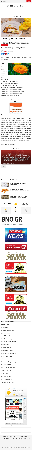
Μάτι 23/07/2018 (6, 365)
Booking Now (5, 327)
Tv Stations (19, 438)
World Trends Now (6, 336)
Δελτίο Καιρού (5, 344)
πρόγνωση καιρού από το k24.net (12, 425)
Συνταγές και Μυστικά (7, 376)
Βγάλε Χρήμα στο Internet (8, 341)
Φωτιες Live (5, 436)
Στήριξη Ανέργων (6, 373)
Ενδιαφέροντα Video (7, 350)
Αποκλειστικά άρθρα (7, 339)
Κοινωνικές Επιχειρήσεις (8, 362)
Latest (4, 166)
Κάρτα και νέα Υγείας (7, 359)
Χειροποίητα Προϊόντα (7, 385)
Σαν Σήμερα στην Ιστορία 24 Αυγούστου (18, 183)
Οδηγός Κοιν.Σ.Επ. (6, 370)
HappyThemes (26, 447)
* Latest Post (5, 45)
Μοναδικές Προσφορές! (8, 367)
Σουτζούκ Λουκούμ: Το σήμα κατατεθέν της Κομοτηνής (18, 197)
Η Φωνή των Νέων (6, 356)
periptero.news (5, 333)
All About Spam (5, 324)
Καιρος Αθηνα (13, 436)
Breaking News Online (7, 330)
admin (5, 51)
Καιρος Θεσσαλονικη (24, 436)
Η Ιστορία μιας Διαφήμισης (9, 353)
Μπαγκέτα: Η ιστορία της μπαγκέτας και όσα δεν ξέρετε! (19, 190)
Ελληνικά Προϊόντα (6, 347)
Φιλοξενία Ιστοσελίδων (8, 382)
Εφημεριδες (6, 438)
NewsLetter (27, 438)
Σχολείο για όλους (6, 379)
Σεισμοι (12, 438)
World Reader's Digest (16, 6)
